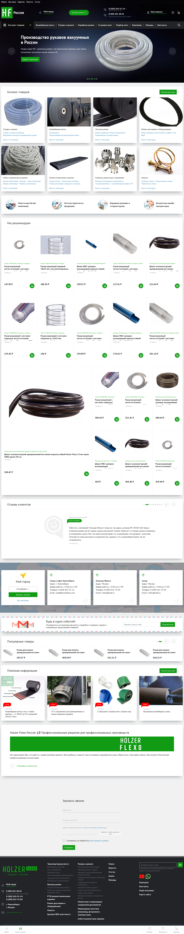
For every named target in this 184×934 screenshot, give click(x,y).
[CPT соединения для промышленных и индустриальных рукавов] (69, 690)
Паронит (23, 181)
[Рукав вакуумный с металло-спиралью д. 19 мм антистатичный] (92, 314)
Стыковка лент (105, 25)
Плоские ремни (101, 129)
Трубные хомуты (147, 181)
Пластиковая (54, 133)
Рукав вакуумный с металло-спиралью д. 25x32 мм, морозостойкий (54, 338)
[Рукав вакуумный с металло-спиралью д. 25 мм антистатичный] (137, 381)
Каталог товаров (16, 25)
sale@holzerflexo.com (14, 912)
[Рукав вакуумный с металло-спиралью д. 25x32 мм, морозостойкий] (56, 314)
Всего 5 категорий (10, 188)
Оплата (4, 2)
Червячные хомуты (148, 184)
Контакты (162, 25)
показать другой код (98, 828)
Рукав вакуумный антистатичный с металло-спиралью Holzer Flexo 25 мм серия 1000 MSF (162, 340)
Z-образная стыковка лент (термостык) (114, 711)
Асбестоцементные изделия (15, 177)
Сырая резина (54, 181)
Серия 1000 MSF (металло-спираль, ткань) (128, 263)
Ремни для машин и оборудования (156, 129)
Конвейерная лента (45, 25)
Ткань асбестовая (34, 181)
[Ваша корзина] (178, 13)
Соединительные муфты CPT (122, 184)
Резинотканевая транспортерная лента (64, 135)
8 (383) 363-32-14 (14, 896)
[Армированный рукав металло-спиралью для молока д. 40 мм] (146, 654)
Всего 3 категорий (102, 140)
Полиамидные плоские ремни (106, 135)
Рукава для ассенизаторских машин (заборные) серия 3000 (25, 451)
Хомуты (144, 177)
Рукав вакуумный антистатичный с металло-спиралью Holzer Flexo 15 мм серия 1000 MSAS (17, 270)
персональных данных (99, 840)
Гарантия (21, 2)
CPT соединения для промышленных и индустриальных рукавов (67, 712)
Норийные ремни (86, 25)
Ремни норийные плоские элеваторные (110, 133)
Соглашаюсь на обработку (87, 840)
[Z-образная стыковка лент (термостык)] (115, 690)
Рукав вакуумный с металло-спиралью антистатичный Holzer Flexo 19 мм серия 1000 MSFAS (18, 340)
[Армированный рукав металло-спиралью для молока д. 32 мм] (55, 654)
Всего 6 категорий (56, 140)
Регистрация (160, 13)
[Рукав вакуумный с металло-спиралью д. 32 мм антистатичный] (167, 445)
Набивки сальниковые (28, 184)
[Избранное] (173, 13)
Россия (18, 12)
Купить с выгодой (30, 59)
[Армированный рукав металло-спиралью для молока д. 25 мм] (9, 654)
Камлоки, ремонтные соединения (109, 177)
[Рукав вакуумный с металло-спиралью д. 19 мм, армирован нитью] (128, 244)
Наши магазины (146, 890)
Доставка (12, 2)
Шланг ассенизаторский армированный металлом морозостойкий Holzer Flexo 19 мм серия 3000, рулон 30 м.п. (163, 270)
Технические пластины (70, 181)
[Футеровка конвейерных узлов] (161, 690)
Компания (137, 25)
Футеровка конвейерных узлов (156, 711)
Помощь (149, 25)
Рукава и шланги (66, 25)
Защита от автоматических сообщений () (85, 828)
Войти (153, 13)
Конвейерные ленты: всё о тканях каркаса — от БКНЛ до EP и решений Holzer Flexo (21, 714)
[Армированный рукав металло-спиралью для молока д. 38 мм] (100, 654)
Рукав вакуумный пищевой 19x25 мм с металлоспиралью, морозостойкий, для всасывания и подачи (55, 270)
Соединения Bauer (102, 184)
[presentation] (11, 51)
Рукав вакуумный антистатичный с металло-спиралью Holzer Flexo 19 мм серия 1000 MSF (126, 270)
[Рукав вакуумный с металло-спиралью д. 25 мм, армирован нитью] (164, 314)
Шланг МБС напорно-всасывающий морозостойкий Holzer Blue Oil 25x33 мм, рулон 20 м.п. (91, 270)
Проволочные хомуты (164, 181)
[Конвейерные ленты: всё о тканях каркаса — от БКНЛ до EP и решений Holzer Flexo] (23, 690)
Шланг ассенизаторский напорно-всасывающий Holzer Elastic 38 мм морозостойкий (166, 404)
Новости (29, 2)
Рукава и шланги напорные (13, 133)
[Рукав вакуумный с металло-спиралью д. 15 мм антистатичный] (19, 244)
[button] (118, 9)
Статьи (37, 2)
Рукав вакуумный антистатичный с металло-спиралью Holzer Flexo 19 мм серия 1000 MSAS (90, 340)
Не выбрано (48, 14)
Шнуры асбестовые (10, 184)
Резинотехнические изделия (61, 177)
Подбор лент (122, 25)
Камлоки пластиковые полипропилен (109, 181)
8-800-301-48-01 (116, 14)
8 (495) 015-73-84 (14, 899)
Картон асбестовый (10, 181)
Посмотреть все (168, 92)
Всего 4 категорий (148, 188)
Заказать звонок (78, 12)
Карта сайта (145, 894)
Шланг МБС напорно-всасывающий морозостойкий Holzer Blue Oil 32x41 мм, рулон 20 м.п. (127, 340)
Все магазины (23, 600)
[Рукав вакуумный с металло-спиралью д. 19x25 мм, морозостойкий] (56, 244)
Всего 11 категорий (10, 140)
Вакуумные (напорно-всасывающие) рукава (20, 135)
